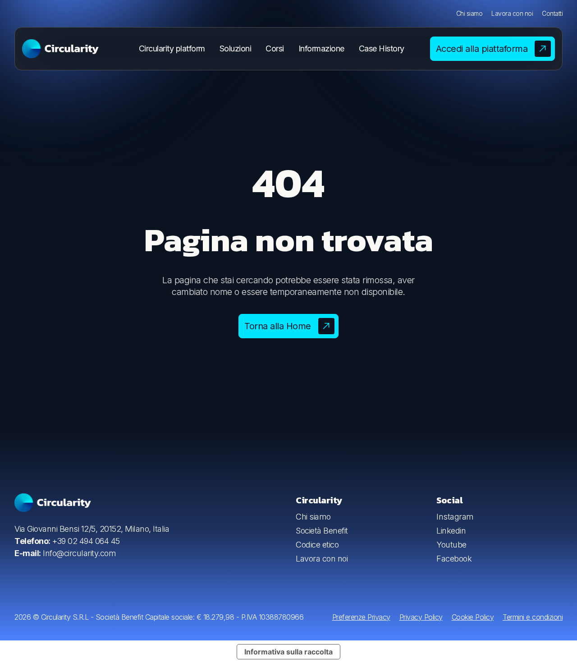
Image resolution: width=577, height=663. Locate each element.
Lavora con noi (512, 13)
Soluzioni (236, 48)
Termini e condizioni (533, 617)
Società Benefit (322, 530)
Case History (381, 48)
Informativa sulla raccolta (288, 651)
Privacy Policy (421, 617)
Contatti (552, 13)
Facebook (454, 558)
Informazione (321, 48)
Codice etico (317, 544)
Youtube (451, 544)
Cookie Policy (473, 617)
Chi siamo (469, 13)
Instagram (455, 516)
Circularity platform (172, 48)
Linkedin (451, 530)
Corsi (275, 48)
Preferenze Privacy (361, 617)
